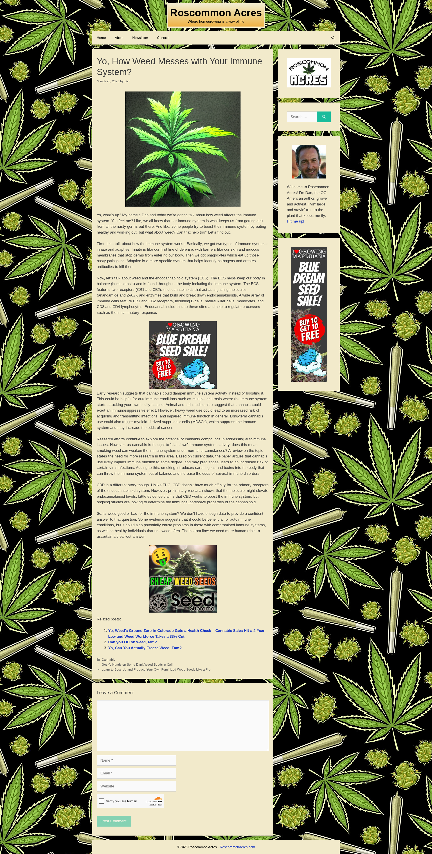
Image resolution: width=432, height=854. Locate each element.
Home (101, 38)
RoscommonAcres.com (237, 847)
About (119, 38)
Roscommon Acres (216, 12)
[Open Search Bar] (333, 38)
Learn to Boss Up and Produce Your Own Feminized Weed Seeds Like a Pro (156, 669)
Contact (163, 38)
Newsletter (140, 38)
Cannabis (108, 659)
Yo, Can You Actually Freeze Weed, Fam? (145, 648)
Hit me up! (295, 221)
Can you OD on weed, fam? (132, 642)
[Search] (324, 116)
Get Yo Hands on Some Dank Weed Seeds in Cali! (137, 664)
